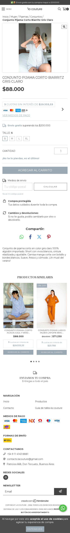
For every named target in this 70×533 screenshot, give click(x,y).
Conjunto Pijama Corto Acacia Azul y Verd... (18, 331)
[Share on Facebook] (30, 237)
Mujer (14, 16)
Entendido (35, 529)
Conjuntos (36, 16)
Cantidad (8, 151)
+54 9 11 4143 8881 (17, 454)
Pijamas (23, 16)
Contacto (8, 408)
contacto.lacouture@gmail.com (25, 459)
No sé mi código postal (12, 194)
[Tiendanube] (35, 502)
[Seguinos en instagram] (5, 477)
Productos (41, 401)
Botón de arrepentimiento (35, 512)
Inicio (5, 16)
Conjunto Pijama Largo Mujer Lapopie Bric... (52, 331)
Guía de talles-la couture (48, 408)
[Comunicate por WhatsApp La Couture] (63, 508)
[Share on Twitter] (39, 237)
